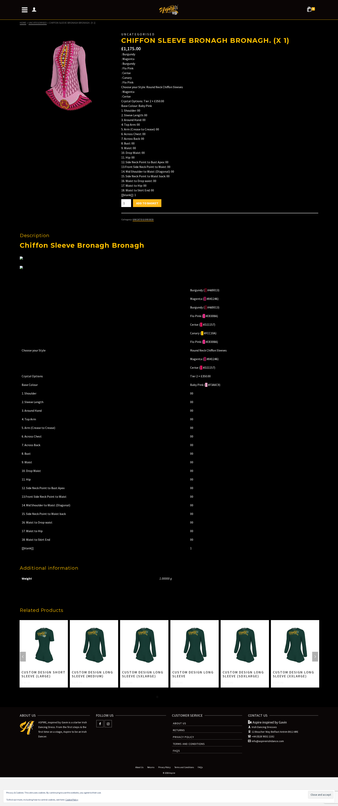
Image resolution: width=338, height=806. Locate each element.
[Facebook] (100, 723)
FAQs (176, 750)
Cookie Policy (71, 799)
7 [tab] (181, 697)
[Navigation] (25, 10)
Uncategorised (143, 219)
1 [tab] (153, 697)
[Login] (34, 10)
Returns (179, 730)
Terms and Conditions (189, 744)
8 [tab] (185, 697)
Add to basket (147, 203)
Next (315, 657)
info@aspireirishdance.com (268, 741)
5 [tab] (171, 697)
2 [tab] (157, 697)
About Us (179, 723)
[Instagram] (108, 723)
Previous (23, 657)
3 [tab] (162, 697)
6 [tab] (176, 697)
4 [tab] (167, 697)
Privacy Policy (183, 737)
